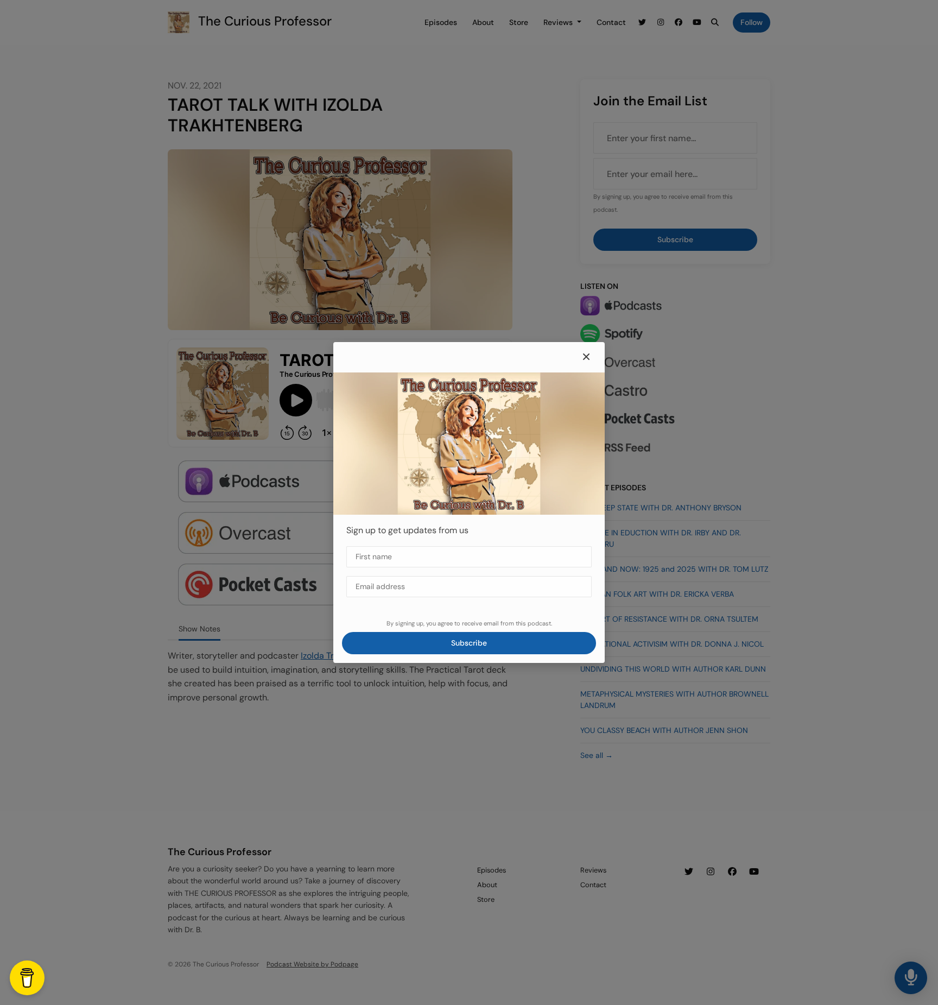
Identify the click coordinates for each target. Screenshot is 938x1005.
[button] (586, 357)
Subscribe (469, 643)
